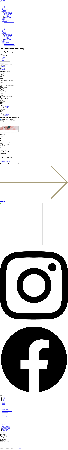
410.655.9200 (9, 23)
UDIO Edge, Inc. (18, 448)
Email (3, 60)
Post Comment (2, 134)
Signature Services (5, 409)
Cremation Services (5, 410)
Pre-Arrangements (5, 9)
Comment (3, 119)
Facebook (3, 57)
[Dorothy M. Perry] (0, 67)
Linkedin (3, 59)
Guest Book (2, 65)
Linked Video (12, 119)
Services (3, 8)
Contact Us (4, 19)
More (1, 103)
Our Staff (5, 7)
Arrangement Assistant (8, 12)
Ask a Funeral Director (8, 14)
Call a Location (4, 21)
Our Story (6, 6)
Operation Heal (6, 16)
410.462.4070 (9, 22)
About (3, 5)
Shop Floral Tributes (5, 20)
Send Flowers (2, 66)
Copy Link (2, 63)
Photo (7, 119)
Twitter (3, 58)
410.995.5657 (9, 46)
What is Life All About (8, 17)
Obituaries (4, 10)
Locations (3, 18)
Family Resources (7, 15)
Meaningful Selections (8, 13)
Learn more (2, 201)
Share (1, 54)
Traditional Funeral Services (7, 411)
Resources (4, 11)
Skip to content (2, 0)
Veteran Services (5, 412)
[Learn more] (34, 199)
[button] (34, 26)
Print (3, 105)
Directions (2, 102)
